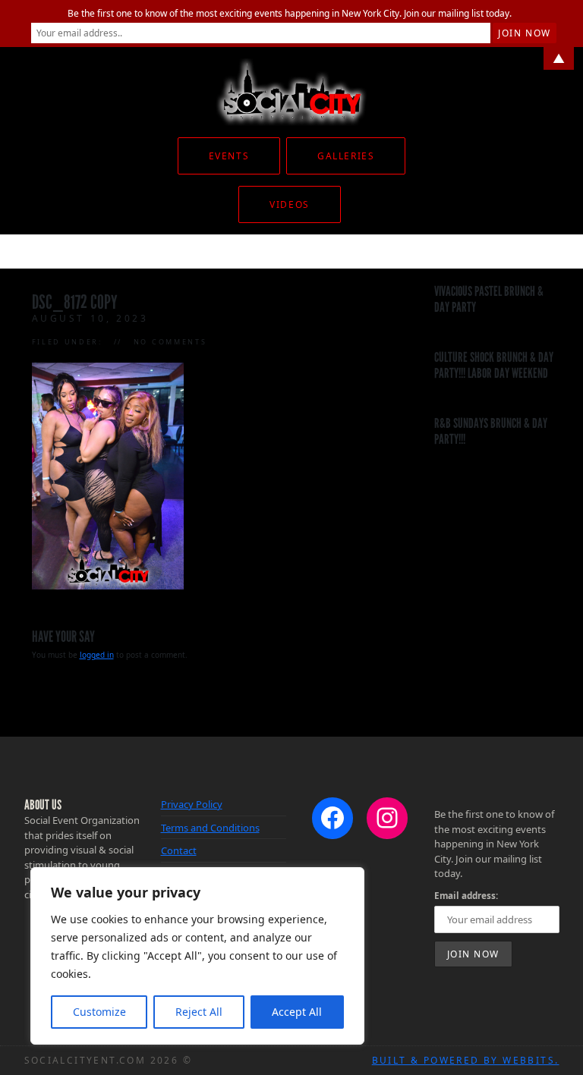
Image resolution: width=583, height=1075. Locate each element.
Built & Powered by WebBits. (465, 1060)
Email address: (466, 895)
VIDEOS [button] (289, 204)
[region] (197, 956)
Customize (99, 1011)
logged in (97, 654)
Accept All (297, 1011)
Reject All (198, 1011)
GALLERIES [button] (345, 155)
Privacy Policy (191, 804)
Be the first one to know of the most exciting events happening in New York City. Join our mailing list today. (290, 13)
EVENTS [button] (229, 155)
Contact (179, 850)
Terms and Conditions (210, 828)
